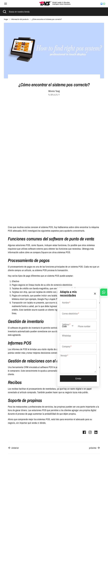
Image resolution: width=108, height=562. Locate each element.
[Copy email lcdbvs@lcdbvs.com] (101, 4)
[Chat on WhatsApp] (104, 4)
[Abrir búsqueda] (4, 12)
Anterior (15, 448)
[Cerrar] (95, 293)
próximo (93, 448)
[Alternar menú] (5, 3)
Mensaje (64, 355)
